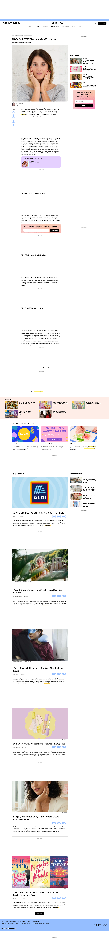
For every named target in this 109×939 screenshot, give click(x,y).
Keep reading (47, 525)
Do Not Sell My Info (36, 921)
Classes (72, 444)
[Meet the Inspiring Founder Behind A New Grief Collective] (76, 77)
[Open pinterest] (6, 23)
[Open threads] (14, 23)
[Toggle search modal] (96, 23)
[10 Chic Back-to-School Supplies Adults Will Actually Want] (78, 405)
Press (7, 921)
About (3, 921)
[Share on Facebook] (13, 112)
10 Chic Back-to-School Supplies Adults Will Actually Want (93, 403)
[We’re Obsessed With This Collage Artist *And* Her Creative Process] (76, 496)
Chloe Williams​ (17, 898)
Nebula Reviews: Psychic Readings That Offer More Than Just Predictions (89, 489)
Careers (23, 921)
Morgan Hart (20, 103)
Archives (36, 923)
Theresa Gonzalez (18, 596)
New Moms (85, 58)
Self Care (37, 26)
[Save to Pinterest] (13, 115)
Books (84, 82)
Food (73, 26)
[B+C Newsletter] (54, 434)
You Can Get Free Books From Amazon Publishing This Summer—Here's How (89, 85)
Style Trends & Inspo (28, 35)
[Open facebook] (4, 23)
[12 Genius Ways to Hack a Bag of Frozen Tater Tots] (11, 405)
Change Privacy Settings (44, 923)
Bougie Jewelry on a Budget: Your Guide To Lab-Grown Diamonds (36, 818)
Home (13, 35)
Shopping (29, 26)
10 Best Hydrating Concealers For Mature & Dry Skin (39, 743)
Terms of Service (22, 923)
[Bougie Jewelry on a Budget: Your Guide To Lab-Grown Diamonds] (40, 797)
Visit (25, 449)
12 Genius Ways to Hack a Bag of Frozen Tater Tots (27, 403)
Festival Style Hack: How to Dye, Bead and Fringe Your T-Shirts (89, 505)
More (80, 26)
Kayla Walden (17, 747)
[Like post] (13, 125)
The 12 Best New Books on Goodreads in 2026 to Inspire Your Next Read (36, 893)
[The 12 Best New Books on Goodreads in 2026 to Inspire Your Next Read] (40, 872)
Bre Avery (16, 516)
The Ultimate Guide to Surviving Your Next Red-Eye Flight (38, 669)
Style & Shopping (19, 35)
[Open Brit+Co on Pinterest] (4, 928)
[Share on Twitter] (13, 117)
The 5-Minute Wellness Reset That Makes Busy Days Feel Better (38, 591)
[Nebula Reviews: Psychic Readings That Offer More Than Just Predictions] (76, 489)
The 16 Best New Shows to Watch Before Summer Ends (60, 412)
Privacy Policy (30, 923)
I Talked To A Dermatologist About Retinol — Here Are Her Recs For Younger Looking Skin (34, 163)
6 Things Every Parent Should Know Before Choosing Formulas (88, 62)
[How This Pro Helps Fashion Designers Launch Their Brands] (76, 69)
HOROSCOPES (65, 26)
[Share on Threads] (13, 122)
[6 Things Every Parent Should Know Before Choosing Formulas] (76, 61)
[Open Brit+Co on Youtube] (9, 928)
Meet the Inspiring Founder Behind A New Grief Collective (88, 78)
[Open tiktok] (16, 23)
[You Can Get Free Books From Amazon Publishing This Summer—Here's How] (76, 85)
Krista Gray (16, 674)
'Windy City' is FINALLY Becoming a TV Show (25, 412)
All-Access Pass (91, 446)
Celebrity (45, 26)
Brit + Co (16, 823)
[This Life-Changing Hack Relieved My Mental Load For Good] (76, 480)
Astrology (85, 486)
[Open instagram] (9, 23)
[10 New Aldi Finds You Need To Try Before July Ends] (40, 493)
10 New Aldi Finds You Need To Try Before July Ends (38, 513)
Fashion (84, 66)
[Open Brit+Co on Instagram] (6, 928)
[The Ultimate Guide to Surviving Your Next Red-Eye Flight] (40, 645)
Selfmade (15, 444)
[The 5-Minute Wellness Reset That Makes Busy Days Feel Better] (40, 565)
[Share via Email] (13, 120)
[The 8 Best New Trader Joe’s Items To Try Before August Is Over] (45, 405)
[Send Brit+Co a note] (19, 23)
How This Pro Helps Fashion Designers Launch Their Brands (89, 70)
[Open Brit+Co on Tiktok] (13, 928)
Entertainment (55, 26)
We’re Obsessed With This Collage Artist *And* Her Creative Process (89, 497)
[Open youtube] (11, 23)
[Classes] (83, 434)
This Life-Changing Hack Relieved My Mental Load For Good (89, 481)
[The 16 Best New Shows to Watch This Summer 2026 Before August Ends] (45, 414)
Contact (28, 921)
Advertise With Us (12, 921)
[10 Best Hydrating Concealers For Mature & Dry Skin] (40, 724)
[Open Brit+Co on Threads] (11, 928)
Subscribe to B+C (46, 444)
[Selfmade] (25, 434)
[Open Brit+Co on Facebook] (2, 928)
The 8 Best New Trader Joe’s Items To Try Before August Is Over (60, 403)
